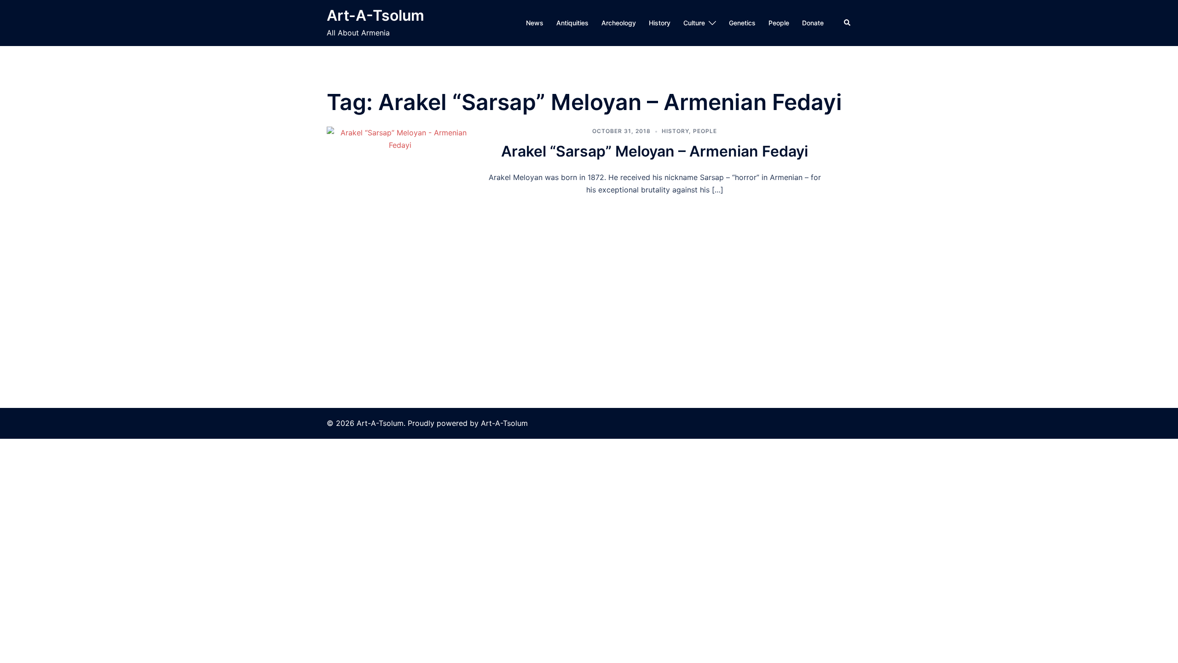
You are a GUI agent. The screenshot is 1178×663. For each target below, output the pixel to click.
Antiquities (572, 23)
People (778, 23)
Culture (694, 23)
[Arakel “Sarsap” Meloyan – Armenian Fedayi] (400, 161)
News (534, 23)
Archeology (618, 23)
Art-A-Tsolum (375, 15)
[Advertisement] (589, 265)
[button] (847, 23)
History (659, 23)
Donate (813, 23)
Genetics (742, 23)
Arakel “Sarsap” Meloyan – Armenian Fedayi (654, 151)
